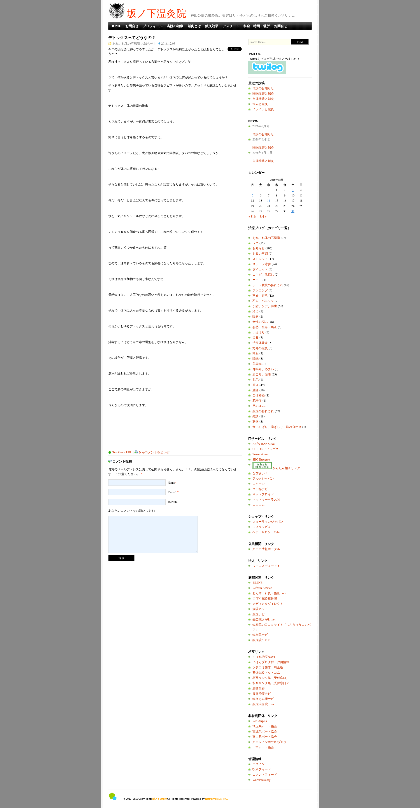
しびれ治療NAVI (263, 657)
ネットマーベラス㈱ (266, 499)
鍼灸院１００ (261, 640)
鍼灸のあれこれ (263, 411)
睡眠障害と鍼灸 (263, 93)
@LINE (257, 582)
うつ (255, 243)
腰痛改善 (258, 688)
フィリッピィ (261, 527)
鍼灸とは (194, 25)
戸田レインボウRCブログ (269, 742)
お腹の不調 (260, 253)
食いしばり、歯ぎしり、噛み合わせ (276, 427)
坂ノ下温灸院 (156, 13)
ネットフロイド (263, 494)
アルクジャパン (263, 478)
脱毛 (255, 379)
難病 (255, 421)
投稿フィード (261, 769)
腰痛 (255, 385)
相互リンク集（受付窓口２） (272, 683)
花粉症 (257, 400)
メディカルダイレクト (267, 603)
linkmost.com (260, 454)
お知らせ (147, 43)
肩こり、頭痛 (261, 374)
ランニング (260, 290)
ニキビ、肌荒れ (263, 274)
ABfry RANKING (263, 444)
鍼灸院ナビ (260, 635)
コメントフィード (264, 774)
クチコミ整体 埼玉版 (267, 667)
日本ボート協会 (263, 747)
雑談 (255, 416)
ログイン (258, 764)
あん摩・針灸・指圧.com (269, 593)
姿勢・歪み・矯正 (264, 327)
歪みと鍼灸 (260, 104)
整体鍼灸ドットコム (266, 672)
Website (172, 502)
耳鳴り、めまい (263, 369)
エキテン (258, 484)
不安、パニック (263, 301)
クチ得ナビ (260, 489)
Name (171, 482)
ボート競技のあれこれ (267, 285)
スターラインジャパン (267, 521)
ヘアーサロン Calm (266, 532)
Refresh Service (262, 588)
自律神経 (258, 395)
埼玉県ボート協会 (264, 726)
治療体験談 (260, 343)
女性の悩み (260, 322)
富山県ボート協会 (264, 736)
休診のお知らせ (263, 88)
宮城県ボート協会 (264, 731)
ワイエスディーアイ (266, 566)
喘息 (255, 316)
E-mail (172, 492)
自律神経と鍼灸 (263, 98)
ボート (257, 280)
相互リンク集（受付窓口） (270, 678)
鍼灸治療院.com (263, 704)
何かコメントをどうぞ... (155, 452)
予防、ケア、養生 (264, 306)
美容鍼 (257, 364)
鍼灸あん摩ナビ (263, 699)
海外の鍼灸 (260, 348)
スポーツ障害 (261, 264)
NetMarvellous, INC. (216, 798)
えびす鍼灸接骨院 (264, 598)
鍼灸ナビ (258, 614)
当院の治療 (175, 25)
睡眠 (255, 358)
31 (292, 211)
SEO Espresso (261, 459)
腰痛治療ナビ (261, 693)
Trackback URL (122, 452)
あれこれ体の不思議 (126, 43)
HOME (115, 25)
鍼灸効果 (211, 25)
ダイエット (260, 269)
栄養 (255, 337)
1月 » (263, 216)
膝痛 (255, 390)
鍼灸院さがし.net (263, 619)
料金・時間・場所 (256, 25)
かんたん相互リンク (286, 468)
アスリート (231, 25)
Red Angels (259, 721)
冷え (255, 311)
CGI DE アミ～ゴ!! (265, 449)
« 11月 (252, 216)
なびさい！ (260, 473)
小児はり (258, 332)
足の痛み (258, 406)
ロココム (258, 505)
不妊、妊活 (260, 295)
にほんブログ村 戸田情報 (270, 662)
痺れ (255, 353)
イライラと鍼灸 (263, 109)
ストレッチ (260, 259)
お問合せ (131, 25)
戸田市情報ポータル (266, 549)
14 (268, 200)
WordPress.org (261, 780)
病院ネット (260, 609)
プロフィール (153, 25)
